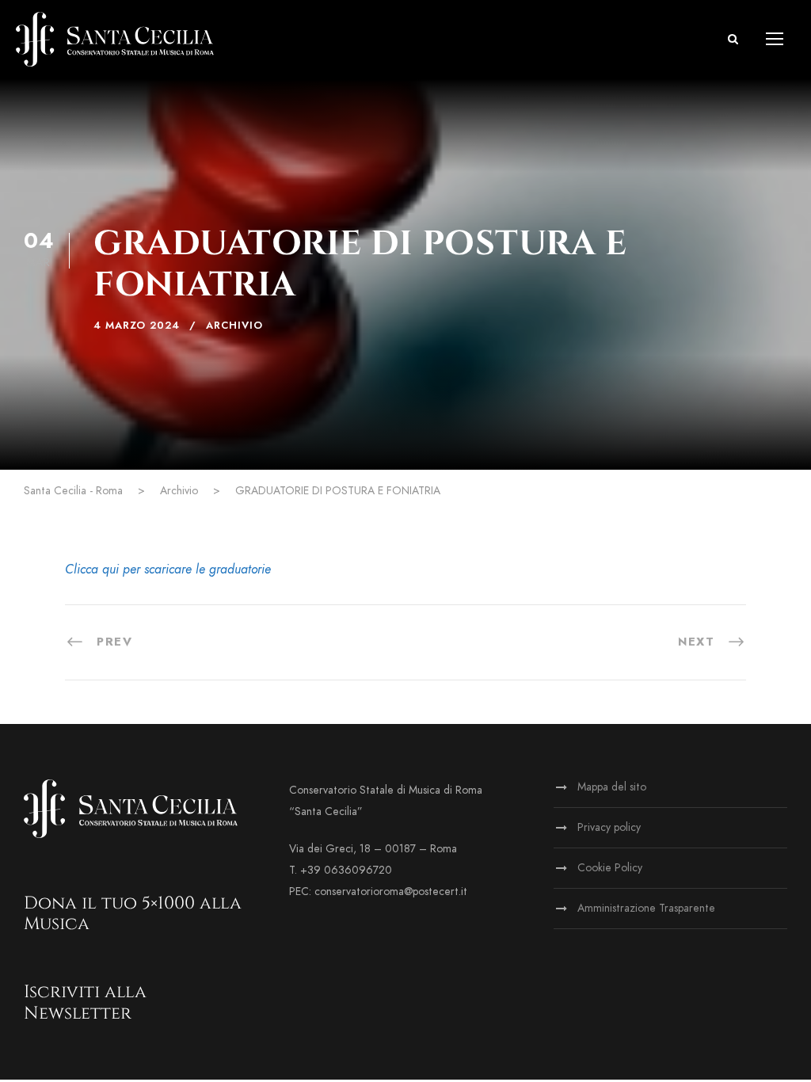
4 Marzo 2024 (136, 325)
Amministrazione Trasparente (646, 908)
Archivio (234, 325)
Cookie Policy (609, 867)
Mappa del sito (611, 786)
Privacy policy (609, 827)
